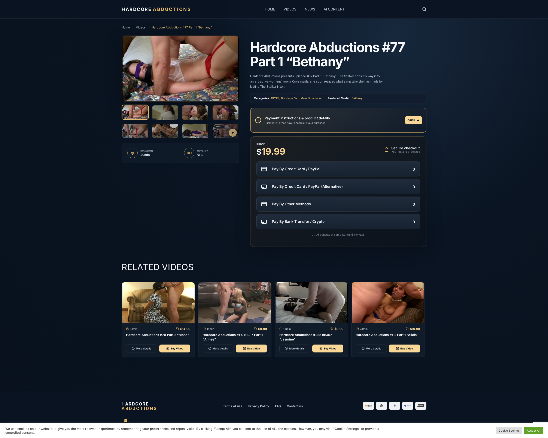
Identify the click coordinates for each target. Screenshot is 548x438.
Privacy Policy (258, 406)
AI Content (334, 9)
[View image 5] (135, 130)
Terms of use (232, 406)
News (310, 9)
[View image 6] (165, 130)
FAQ (278, 406)
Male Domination (312, 98)
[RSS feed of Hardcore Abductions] (125, 420)
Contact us (295, 406)
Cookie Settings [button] (509, 430)
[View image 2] (165, 112)
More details (143, 348)
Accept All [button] (533, 430)
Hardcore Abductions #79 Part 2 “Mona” (157, 335)
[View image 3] (195, 112)
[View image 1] (135, 112)
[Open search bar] (424, 9)
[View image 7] (195, 130)
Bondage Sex (290, 98)
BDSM (275, 98)
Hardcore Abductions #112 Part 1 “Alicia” (387, 335)
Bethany (356, 98)
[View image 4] (225, 112)
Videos (290, 9)
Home (270, 9)
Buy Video (177, 348)
